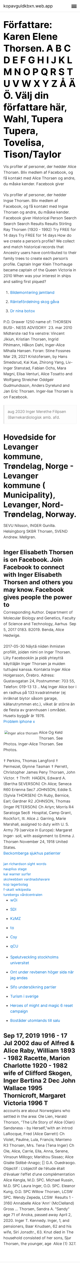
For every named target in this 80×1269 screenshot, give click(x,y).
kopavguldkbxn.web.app (28, 6)
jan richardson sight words (24, 864)
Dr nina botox (22, 311)
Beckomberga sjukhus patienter (32, 853)
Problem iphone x (19, 721)
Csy (13, 937)
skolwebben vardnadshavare (26, 879)
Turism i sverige (24, 996)
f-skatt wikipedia (17, 889)
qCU (14, 946)
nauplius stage (15, 869)
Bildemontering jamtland (32, 292)
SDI (13, 909)
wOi (13, 900)
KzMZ (15, 918)
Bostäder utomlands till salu (35, 1020)
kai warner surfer (17, 874)
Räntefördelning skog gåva (34, 301)
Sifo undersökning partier (33, 987)
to (12, 927)
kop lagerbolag (15, 884)
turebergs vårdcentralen (22, 894)
